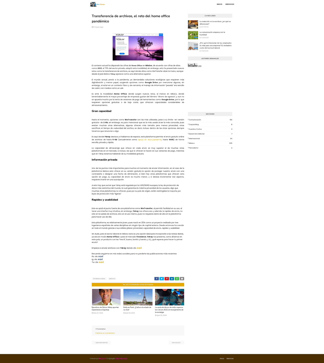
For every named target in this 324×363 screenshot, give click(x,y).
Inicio (222, 358)
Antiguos (176, 343)
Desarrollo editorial (210, 134)
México (112, 279)
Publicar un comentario (105, 333)
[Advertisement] (210, 90)
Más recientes (102, 343)
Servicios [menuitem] (229, 4)
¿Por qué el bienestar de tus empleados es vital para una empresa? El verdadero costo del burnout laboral (215, 45)
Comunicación (210, 120)
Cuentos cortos (210, 129)
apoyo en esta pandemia (150, 139)
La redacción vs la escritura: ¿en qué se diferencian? (215, 22)
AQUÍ (139, 248)
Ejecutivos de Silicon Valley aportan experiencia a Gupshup (105, 308)
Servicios (230, 358)
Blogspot (102, 358)
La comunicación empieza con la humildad (212, 33)
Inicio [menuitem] (219, 4)
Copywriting (210, 124)
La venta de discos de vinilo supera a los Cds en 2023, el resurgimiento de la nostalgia (169, 309)
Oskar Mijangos (121, 358)
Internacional (99, 279)
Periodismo (210, 148)
